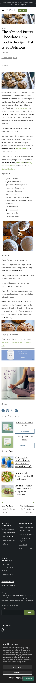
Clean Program (21, 108)
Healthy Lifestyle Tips (8, 540)
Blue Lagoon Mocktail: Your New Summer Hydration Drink (23, 462)
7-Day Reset (23, 544)
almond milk (14, 210)
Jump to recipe (7, 58)
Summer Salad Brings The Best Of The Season (24, 476)
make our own (21, 149)
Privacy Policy (21, 661)
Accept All (17, 667)
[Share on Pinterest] (7, 410)
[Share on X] (12, 410)
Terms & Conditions (8, 582)
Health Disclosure (7, 574)
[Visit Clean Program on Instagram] (3, 630)
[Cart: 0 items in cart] (32, 10)
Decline (17, 672)
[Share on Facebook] (3, 410)
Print (15, 58)
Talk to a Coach (24, 531)
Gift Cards (5, 544)
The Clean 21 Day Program (24, 539)
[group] (18, 3)
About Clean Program (26, 527)
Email (4, 609)
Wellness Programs (8, 529)
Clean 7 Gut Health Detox (25, 438)
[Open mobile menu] (3, 10)
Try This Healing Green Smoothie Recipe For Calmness (23, 490)
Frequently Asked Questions (7, 569)
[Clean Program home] (10, 10)
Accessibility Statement (9, 585)
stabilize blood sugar (9, 169)
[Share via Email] (16, 410)
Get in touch (6, 564)
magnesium (20, 163)
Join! (29, 613)
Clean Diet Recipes (8, 536)
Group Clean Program (26, 548)
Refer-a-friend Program (26, 534)
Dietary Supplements (8, 533)
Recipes (4, 28)
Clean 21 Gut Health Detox (24, 424)
